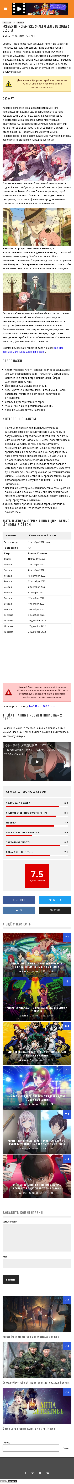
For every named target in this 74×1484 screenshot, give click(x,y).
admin (7, 36)
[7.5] (37, 1377)
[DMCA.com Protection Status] (8, 1481)
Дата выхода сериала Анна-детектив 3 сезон (29, 1428)
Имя (5, 1256)
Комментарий (11, 1221)
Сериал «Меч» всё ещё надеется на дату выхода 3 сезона (36, 1382)
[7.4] (37, 1331)
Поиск (6, 1442)
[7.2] (37, 1423)
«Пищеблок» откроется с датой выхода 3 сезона (31, 1336)
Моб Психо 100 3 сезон (42, 706)
